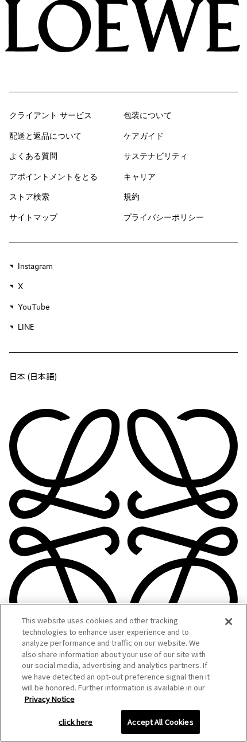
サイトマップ (33, 218)
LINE (26, 327)
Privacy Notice (50, 698)
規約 (132, 197)
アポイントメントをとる (53, 177)
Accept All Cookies (160, 721)
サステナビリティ (156, 157)
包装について (148, 116)
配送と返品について (45, 136)
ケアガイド (144, 136)
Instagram (35, 267)
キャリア (140, 177)
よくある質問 (33, 157)
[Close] (228, 621)
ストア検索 (29, 197)
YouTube (34, 307)
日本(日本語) (33, 376)
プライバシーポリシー (164, 218)
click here (75, 721)
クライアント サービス (50, 116)
